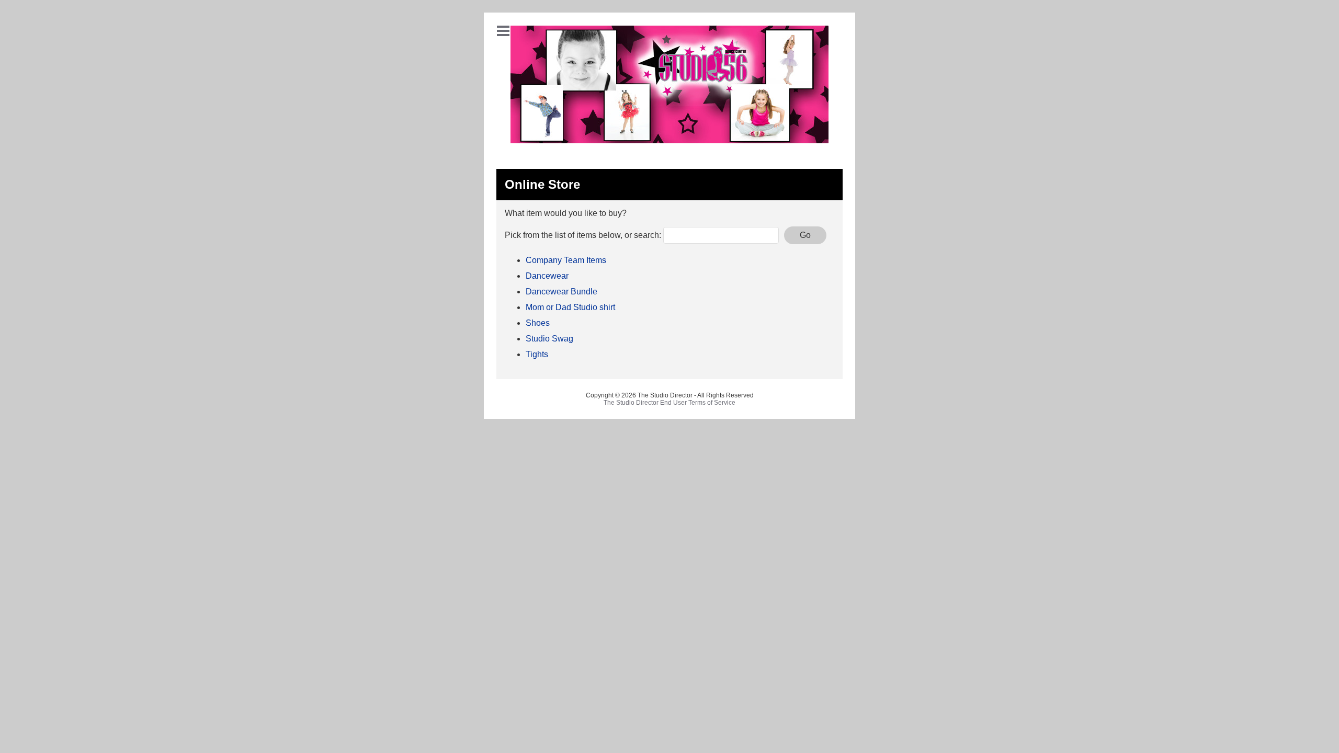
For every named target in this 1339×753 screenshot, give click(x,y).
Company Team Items (566, 260)
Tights (537, 354)
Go (805, 235)
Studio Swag (549, 338)
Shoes (538, 322)
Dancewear (547, 275)
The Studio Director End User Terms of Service (669, 402)
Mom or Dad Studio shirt (570, 307)
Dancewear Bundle (561, 291)
